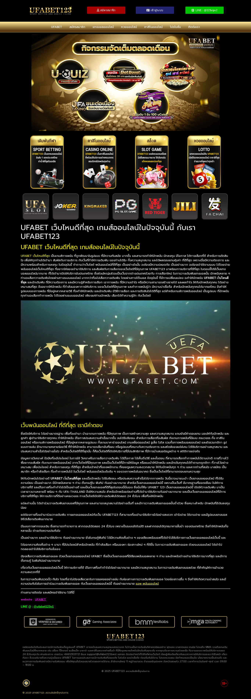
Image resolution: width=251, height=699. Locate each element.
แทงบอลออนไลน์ (103, 27)
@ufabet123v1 (44, 606)
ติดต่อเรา (194, 27)
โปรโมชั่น (175, 27)
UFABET (56, 27)
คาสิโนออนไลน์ (153, 27)
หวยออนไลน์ (129, 27)
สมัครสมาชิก (77, 27)
